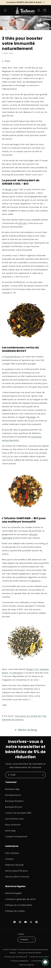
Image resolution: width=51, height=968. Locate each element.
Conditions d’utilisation (39, 957)
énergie (32, 417)
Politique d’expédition (20, 961)
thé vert (22, 223)
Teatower (13, 949)
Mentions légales (13, 893)
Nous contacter (13, 824)
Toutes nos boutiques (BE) (18, 813)
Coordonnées (36, 961)
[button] (5, 10)
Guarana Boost (13, 356)
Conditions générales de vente (20, 899)
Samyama (17, 672)
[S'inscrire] (43, 775)
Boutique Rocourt (13, 807)
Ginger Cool (11, 189)
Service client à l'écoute (17, 876)
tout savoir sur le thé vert (28, 716)
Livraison (9, 859)
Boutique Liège (12, 789)
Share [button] (7, 61)
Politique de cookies (15, 911)
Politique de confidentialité (18, 905)
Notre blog (10, 830)
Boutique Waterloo (14, 801)
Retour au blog (27, 730)
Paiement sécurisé (14, 865)
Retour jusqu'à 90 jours (16, 870)
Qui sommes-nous (14, 818)
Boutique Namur (13, 795)
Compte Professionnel (16, 836)
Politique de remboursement (29, 953)
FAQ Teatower (12, 853)
